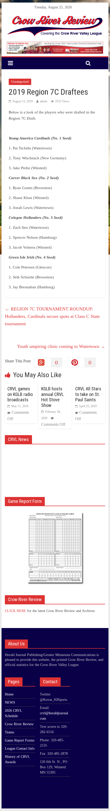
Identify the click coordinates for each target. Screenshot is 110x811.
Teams (9, 732)
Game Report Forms (19, 740)
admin (43, 101)
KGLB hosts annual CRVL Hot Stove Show (52, 397)
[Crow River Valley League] (55, 17)
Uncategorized (20, 81)
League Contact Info (20, 748)
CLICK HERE (15, 611)
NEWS (10, 702)
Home (9, 694)
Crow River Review (19, 724)
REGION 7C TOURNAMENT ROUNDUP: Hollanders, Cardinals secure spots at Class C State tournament (52, 316)
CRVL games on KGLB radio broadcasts (20, 394)
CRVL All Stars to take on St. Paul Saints (88, 394)
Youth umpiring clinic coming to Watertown (61, 346)
